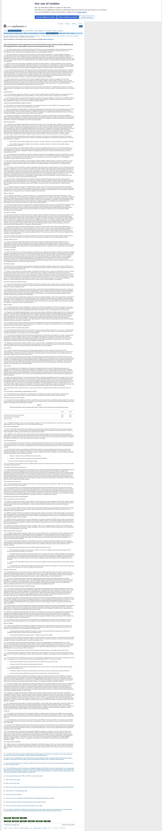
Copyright (44, 828)
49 (47, 179)
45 (27, 124)
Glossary (10, 828)
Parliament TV (62, 33)
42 (46, 52)
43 (4, 99)
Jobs (31, 828)
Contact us (80, 23)
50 (9, 202)
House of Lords (18, 33)
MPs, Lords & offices (27, 30)
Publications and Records (35, 35)
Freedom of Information (24, 828)
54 (18, 416)
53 (44, 266)
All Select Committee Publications (58, 35)
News (68, 33)
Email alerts (67, 23)
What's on (26, 33)
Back (45, 755)
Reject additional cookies (68, 17)
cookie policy (81, 12)
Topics (72, 33)
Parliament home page (13, 35)
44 (41, 113)
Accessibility (60, 23)
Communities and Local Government (10, 37)
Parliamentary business (14, 30)
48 (26, 129)
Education (60, 30)
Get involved (48, 30)
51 (40, 202)
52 (29, 226)
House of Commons (9, 33)
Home (5, 30)
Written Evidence (49, 39)
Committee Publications (46, 35)
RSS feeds (74, 23)
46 (31, 128)
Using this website (37, 828)
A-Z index (5, 828)
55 (9, 435)
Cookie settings (86, 17)
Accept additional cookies (45, 17)
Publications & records (52, 33)
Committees (42, 33)
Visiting (55, 30)
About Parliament (39, 30)
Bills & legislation (34, 33)
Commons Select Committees (72, 35)
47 (67, 128)
